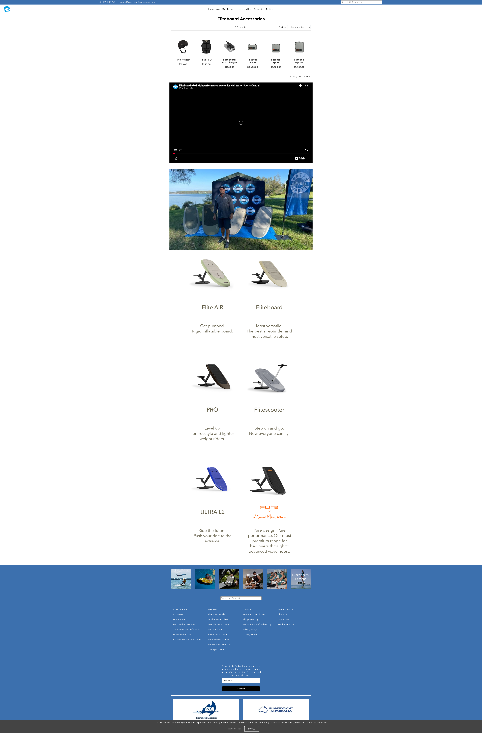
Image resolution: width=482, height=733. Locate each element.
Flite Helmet (183, 59)
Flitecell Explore (299, 61)
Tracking (269, 9)
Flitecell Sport (276, 61)
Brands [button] (230, 9)
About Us (220, 9)
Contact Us (258, 9)
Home (211, 9)
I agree (251, 729)
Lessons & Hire (244, 9)
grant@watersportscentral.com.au (137, 2)
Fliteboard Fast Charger (229, 61)
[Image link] (181, 588)
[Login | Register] (474, 9)
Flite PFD (206, 59)
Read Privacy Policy (232, 729)
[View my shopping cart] (469, 9)
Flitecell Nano (252, 61)
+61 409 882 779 (107, 2)
